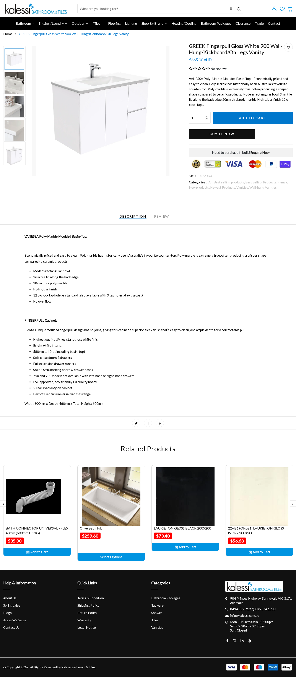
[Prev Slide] (3, 503)
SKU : (193, 176)
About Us (9, 598)
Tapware (157, 605)
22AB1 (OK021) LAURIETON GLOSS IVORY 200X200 (256, 530)
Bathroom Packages (165, 598)
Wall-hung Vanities (263, 187)
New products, (199, 187)
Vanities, (242, 187)
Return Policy (87, 613)
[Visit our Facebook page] (227, 640)
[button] (199, 68)
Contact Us (11, 627)
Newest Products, (223, 187)
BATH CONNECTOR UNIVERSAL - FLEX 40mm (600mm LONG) (37, 530)
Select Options (111, 557)
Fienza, (283, 182)
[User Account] (288, 47)
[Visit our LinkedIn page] (242, 640)
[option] (14, 58)
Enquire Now (260, 152)
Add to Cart (253, 118)
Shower (156, 613)
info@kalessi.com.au (244, 615)
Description (132, 216)
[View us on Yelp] (249, 640)
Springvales (11, 605)
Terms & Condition (90, 598)
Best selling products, (229, 182)
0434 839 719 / (241, 609)
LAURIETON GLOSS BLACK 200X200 (182, 528)
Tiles (154, 620)
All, (211, 182)
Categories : (198, 182)
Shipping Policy (88, 605)
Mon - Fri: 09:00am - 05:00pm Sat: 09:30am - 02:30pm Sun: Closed (251, 626)
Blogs (7, 613)
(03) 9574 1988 (264, 609)
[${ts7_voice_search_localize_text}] (231, 8)
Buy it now (222, 134)
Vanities (157, 627)
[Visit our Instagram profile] (234, 640)
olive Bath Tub (91, 528)
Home (8, 34)
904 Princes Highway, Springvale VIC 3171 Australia (261, 600)
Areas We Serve (14, 620)
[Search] (238, 8)
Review (161, 216)
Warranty (84, 620)
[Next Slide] (293, 503)
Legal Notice (86, 627)
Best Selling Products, (261, 182)
